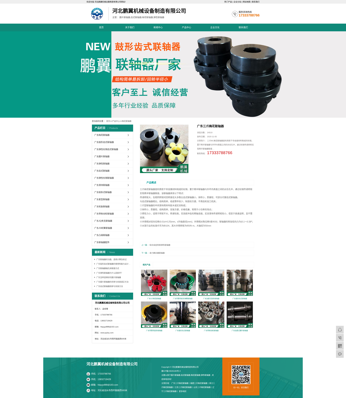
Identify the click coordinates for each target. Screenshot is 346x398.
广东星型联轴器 (101, 199)
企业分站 (238, 2)
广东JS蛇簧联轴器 (103, 228)
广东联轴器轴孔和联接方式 (107, 268)
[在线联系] (340, 354)
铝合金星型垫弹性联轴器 (159, 245)
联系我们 (256, 2)
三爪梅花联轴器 (147, 189)
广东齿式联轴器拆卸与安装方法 (109, 286)
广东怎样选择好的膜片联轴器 (108, 277)
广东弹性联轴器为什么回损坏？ (109, 273)
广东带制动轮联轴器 (104, 214)
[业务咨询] (340, 329)
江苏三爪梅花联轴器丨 (184, 387)
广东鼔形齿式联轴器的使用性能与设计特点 (113, 264)
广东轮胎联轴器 (101, 206)
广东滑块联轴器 (101, 185)
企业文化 (214, 27)
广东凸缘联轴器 (101, 235)
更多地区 (183, 391)
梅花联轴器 (126, 121)
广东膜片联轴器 (101, 156)
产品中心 (186, 27)
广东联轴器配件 (101, 242)
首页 (101, 27)
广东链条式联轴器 (103, 192)
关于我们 (129, 27)
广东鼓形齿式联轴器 (104, 142)
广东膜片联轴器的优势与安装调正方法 (112, 282)
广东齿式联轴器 (101, 171)
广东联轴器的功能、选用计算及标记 (111, 259)
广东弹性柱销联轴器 (104, 178)
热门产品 (228, 2)
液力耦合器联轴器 (157, 253)
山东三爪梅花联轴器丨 (203, 387)
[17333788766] (340, 338)
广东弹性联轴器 (101, 163)
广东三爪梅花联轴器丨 (180, 383)
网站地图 (247, 2)
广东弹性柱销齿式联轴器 (106, 149)
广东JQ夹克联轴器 (103, 221)
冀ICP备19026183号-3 (171, 371)
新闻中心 (158, 27)
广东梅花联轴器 (101, 135)
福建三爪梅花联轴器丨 (199, 383)
